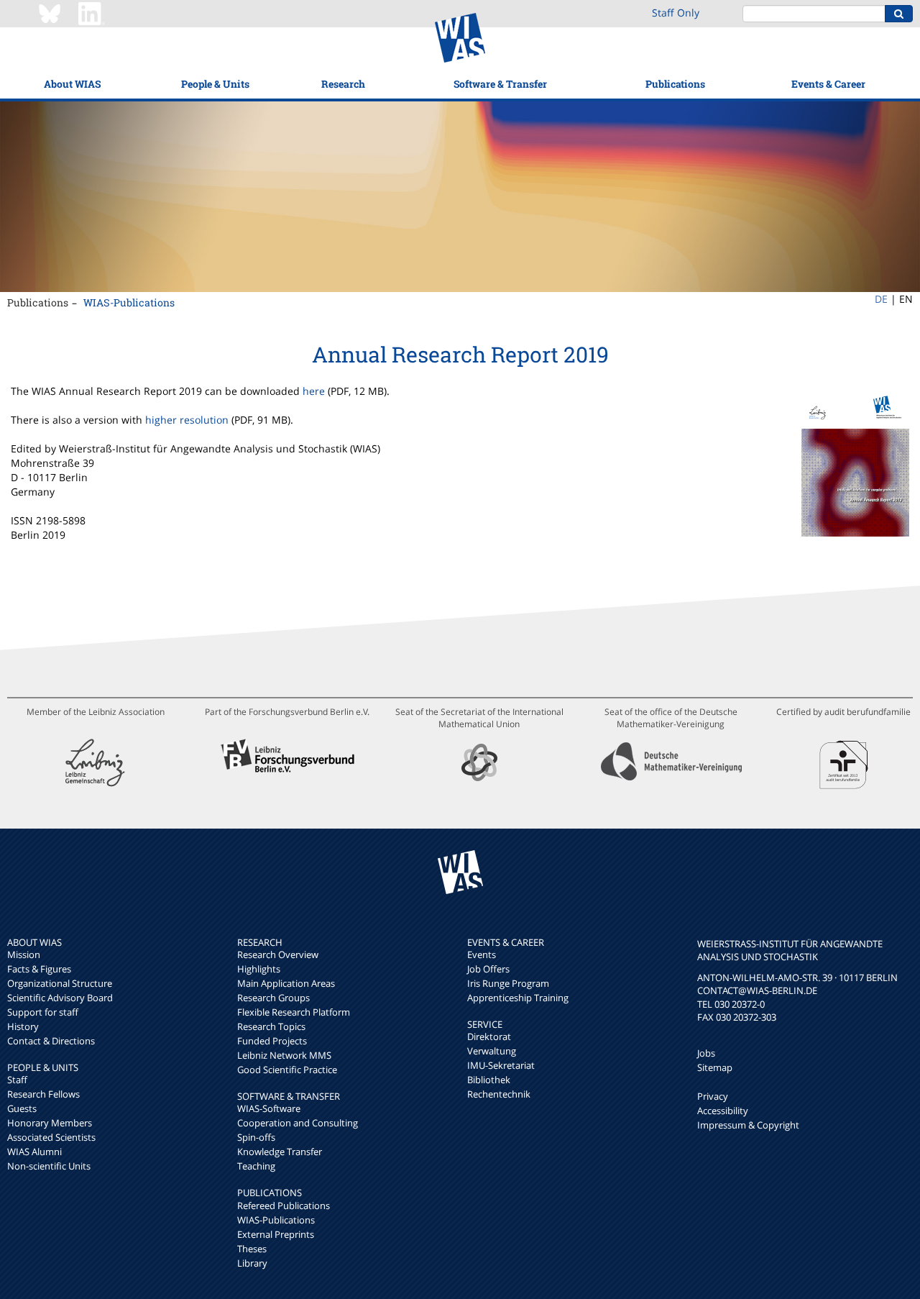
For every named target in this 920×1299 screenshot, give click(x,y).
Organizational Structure (59, 983)
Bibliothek (488, 1079)
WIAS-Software (268, 1108)
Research (343, 84)
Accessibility (722, 1110)
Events (481, 954)
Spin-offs (256, 1137)
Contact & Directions (51, 1040)
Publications (675, 84)
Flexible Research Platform (293, 1012)
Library (252, 1263)
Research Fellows (43, 1094)
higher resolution (187, 420)
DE (881, 299)
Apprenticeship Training (518, 997)
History (23, 1026)
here (314, 391)
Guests (22, 1108)
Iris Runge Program (508, 983)
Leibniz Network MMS (284, 1055)
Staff (17, 1079)
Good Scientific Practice (287, 1069)
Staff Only (675, 12)
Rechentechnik (498, 1094)
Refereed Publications (283, 1205)
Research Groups (273, 997)
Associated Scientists (51, 1137)
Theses (252, 1248)
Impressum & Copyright (748, 1124)
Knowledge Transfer (279, 1151)
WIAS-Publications (129, 302)
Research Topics (271, 1026)
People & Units (215, 84)
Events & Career (828, 84)
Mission (23, 954)
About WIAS (72, 84)
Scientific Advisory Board (60, 997)
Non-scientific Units (49, 1165)
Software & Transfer (500, 84)
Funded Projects (272, 1040)
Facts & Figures (39, 968)
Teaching (256, 1165)
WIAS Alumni (34, 1151)
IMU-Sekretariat (501, 1065)
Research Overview (277, 954)
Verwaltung (491, 1050)
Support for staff (42, 1012)
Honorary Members (49, 1122)
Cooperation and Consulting (297, 1122)
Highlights (258, 968)
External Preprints (275, 1234)
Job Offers (488, 968)
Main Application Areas (286, 983)
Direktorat (489, 1036)
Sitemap (714, 1067)
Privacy (712, 1096)
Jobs (706, 1053)
